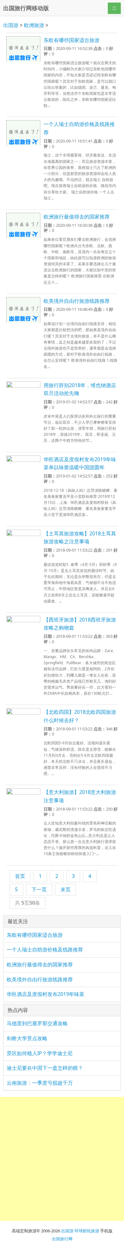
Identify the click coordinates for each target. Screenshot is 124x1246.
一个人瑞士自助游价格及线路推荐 (45, 949)
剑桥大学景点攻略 (27, 1038)
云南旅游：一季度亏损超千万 (40, 1082)
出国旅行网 (62, 1239)
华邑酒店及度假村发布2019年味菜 (45, 994)
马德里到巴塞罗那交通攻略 (37, 1023)
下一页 (39, 889)
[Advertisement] (62, 1159)
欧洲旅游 (34, 25)
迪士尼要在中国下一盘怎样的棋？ (45, 1067)
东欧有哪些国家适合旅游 (72, 40)
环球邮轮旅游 (86, 1231)
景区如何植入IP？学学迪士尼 (39, 1053)
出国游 (10, 25)
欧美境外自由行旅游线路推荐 (77, 300)
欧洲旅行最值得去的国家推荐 (77, 216)
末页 (65, 889)
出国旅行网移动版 (26, 8)
